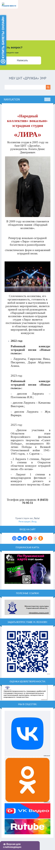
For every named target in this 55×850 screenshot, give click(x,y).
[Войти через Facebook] (24, 538)
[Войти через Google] (35, 538)
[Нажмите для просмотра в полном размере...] (27, 216)
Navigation (12, 99)
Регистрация (24, 521)
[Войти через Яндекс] (30, 538)
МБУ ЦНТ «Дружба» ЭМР (27, 78)
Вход (34, 521)
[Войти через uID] (14, 538)
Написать (22, 60)
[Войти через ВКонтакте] (19, 538)
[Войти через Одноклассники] (40, 538)
